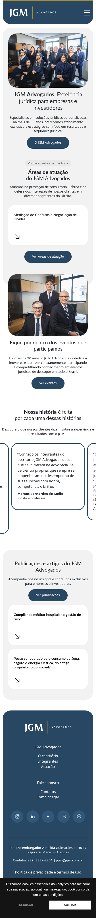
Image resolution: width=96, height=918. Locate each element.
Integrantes (48, 761)
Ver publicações (48, 595)
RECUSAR (26, 905)
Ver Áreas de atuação (48, 256)
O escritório (48, 755)
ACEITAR (70, 905)
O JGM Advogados (48, 142)
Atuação (48, 766)
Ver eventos (48, 383)
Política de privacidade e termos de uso (48, 872)
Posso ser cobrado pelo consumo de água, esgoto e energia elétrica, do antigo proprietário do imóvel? (47, 663)
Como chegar (48, 797)
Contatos (48, 791)
